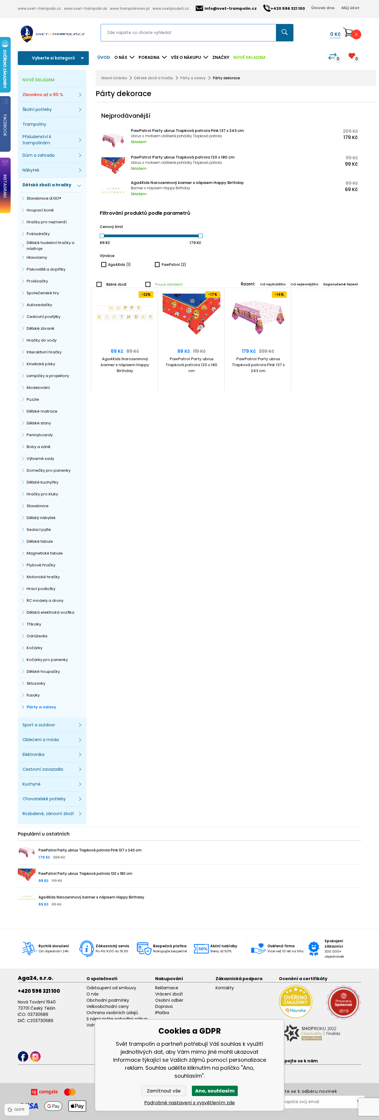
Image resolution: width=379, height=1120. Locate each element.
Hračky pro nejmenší (47, 222)
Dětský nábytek (41, 518)
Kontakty (225, 988)
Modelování (38, 387)
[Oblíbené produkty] (352, 56)
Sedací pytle (39, 529)
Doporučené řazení (340, 284)
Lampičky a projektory (48, 376)
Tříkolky (34, 624)
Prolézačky (37, 281)
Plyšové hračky (41, 565)
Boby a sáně (38, 447)
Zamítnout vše (164, 1090)
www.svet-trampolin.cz (39, 8)
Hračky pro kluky (42, 494)
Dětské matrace (42, 411)
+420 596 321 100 (39, 991)
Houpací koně (40, 210)
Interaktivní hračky (44, 352)
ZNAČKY (220, 57)
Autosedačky (39, 305)
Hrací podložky (41, 588)
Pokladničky (38, 234)
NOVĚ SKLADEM (249, 57)
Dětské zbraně (40, 328)
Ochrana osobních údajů (112, 1013)
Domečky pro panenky (48, 470)
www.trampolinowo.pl (130, 8)
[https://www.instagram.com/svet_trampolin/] (35, 1056)
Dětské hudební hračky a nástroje (50, 245)
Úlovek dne (323, 8)
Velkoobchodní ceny (107, 1006)
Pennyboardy (40, 435)
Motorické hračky (43, 577)
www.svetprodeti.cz (170, 8)
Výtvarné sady (40, 458)
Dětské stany (39, 423)
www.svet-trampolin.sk (85, 8)
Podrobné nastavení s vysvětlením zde (189, 1102)
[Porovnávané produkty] (332, 56)
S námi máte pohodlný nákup (117, 1019)
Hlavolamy (37, 257)
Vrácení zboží (169, 994)
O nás (92, 994)
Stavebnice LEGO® (44, 198)
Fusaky (33, 695)
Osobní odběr (169, 1000)
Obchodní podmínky (107, 1000)
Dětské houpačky (43, 671)
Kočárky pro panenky (47, 659)
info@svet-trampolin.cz (231, 8)
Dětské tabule (40, 541)
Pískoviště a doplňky (46, 269)
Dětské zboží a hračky (153, 77)
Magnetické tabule (45, 553)
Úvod (103, 57)
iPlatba (162, 1013)
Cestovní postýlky (43, 316)
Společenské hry (43, 293)
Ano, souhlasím (215, 1090)
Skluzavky (36, 683)
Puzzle (33, 399)
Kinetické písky (41, 364)
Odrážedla (37, 636)
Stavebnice (38, 506)
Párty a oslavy (41, 707)
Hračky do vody (42, 340)
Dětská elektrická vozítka (50, 612)
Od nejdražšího (273, 284)
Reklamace (166, 988)
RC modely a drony (45, 600)
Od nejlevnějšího (304, 284)
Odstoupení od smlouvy (111, 988)
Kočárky (34, 648)
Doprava (164, 1006)
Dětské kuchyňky (42, 482)
